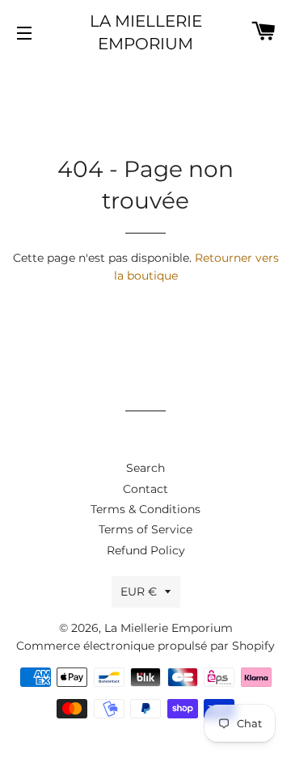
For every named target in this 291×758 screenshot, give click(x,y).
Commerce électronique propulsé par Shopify (145, 645)
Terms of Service (145, 529)
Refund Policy (146, 550)
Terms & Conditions (145, 509)
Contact (145, 489)
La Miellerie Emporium (146, 32)
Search (145, 468)
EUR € (138, 591)
